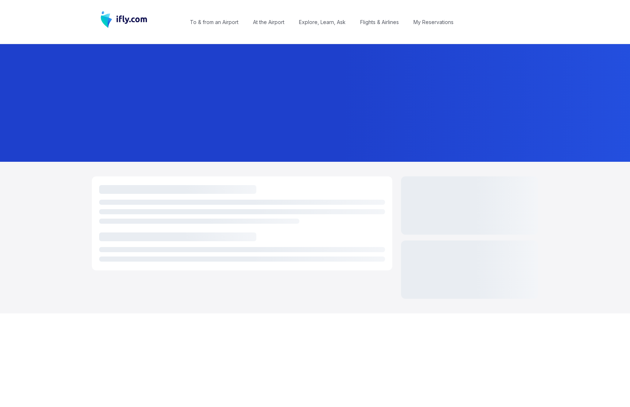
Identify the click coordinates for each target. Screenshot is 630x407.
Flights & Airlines (379, 22)
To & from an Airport (214, 22)
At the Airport (268, 22)
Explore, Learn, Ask (322, 22)
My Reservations (433, 22)
